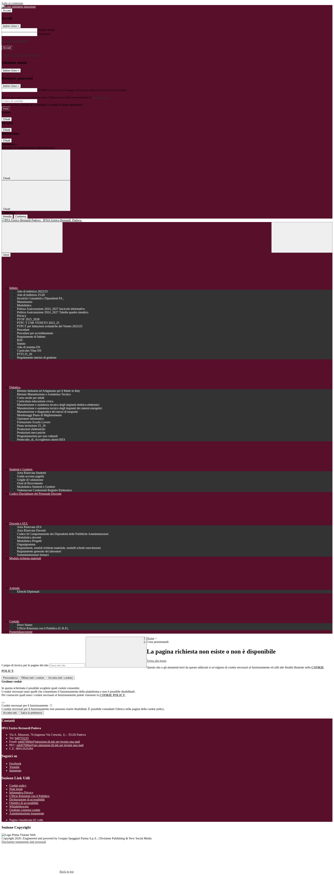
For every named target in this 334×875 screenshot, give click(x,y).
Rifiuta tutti (32, 677)
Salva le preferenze (31, 712)
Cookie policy (17, 785)
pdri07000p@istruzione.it (49, 741)
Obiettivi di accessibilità (23, 803)
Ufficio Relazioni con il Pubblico (29, 796)
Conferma (20, 216)
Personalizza (10, 677)
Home (150, 638)
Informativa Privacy (21, 792)
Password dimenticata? (15, 41)
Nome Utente (46, 30)
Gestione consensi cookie (24, 810)
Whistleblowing (19, 806)
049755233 (22, 738)
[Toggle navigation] (32, 237)
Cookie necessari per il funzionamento (25, 705)
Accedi (7, 10)
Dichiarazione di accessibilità (27, 799)
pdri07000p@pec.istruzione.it (50, 745)
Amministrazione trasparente (26, 813)
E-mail (42, 89)
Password (44, 34)
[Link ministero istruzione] (19, 6)
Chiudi (6, 119)
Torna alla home (156, 660)
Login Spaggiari (100, 97)
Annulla (7, 216)
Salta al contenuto (12, 3)
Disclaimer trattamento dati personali (24, 841)
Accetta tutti (60, 677)
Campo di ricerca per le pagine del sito (25, 665)
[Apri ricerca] (301, 237)
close (6, 254)
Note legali (16, 789)
